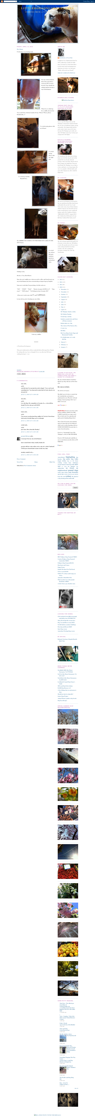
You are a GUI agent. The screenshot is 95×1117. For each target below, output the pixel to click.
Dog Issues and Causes (63, 565)
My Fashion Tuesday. (66, 314)
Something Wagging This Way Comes (67, 1058)
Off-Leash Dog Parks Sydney (65, 686)
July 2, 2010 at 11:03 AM (29, 432)
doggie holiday (62, 461)
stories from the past (69, 474)
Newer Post (20, 462)
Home (36, 462)
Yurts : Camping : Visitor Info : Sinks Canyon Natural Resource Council (67, 1017)
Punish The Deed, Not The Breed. (66, 569)
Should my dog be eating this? (65, 694)
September (64, 297)
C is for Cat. (64, 328)
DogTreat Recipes (62, 700)
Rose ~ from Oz (64, 1083)
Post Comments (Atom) (30, 465)
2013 (61, 279)
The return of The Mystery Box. (69, 326)
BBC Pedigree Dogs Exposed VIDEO (67, 557)
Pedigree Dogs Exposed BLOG (66, 563)
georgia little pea (25, 436)
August (63, 299)
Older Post (52, 462)
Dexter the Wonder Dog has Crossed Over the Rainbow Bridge (71, 1049)
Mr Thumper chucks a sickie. (68, 312)
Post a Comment (21, 459)
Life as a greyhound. (63, 571)
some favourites (73, 472)
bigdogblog (70, 456)
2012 (61, 282)
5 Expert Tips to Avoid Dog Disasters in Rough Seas (66, 1061)
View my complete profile (66, 73)
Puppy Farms (61, 567)
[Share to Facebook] (23, 374)
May (62, 307)
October (63, 294)
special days (61, 474)
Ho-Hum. (20, 49)
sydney (68, 476)
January (63, 347)
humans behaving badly (68, 464)
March (63, 342)
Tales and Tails (64, 1028)
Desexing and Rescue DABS (65, 627)
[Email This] (18, 374)
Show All (76, 1088)
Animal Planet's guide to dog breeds (67, 698)
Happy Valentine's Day (71, 1068)
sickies (66, 472)
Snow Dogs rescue (62, 629)
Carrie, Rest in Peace (65, 1030)
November (64, 292)
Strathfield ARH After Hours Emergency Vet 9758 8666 (65, 671)
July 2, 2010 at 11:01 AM (29, 407)
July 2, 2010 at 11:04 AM (29, 455)
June (62, 304)
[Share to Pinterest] (25, 374)
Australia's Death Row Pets (65, 577)
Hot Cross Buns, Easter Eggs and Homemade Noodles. (69, 334)
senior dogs (61, 472)
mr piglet (64, 466)
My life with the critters (66, 1034)
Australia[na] (61, 457)
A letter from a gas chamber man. (66, 583)
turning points (64, 478)
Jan (60, 1079)
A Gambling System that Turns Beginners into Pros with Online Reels (67, 1009)
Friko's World (63, 1023)
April (62, 309)
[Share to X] (21, 374)
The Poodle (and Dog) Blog (67, 1077)
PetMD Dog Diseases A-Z (64, 688)
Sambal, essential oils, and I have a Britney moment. (69, 320)
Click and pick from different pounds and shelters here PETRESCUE (67, 617)
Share (19, 370)
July (62, 302)
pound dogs (73, 470)
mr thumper (71, 466)
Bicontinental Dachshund (66, 1066)
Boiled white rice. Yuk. (66, 323)
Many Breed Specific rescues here (66, 620)
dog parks (66, 459)
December (64, 289)
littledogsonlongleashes (47, 8)
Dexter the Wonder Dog (66, 1046)
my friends (70, 468)
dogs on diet (70, 461)
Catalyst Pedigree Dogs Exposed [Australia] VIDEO (66, 560)
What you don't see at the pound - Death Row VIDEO (66, 580)
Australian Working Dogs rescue (66, 631)
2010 (61, 287)
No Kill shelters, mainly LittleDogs (67, 625)
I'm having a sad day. (66, 316)
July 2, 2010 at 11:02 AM (29, 421)
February (63, 344)
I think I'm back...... (64, 1084)
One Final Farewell (71, 1035)
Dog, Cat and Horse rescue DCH (66, 622)
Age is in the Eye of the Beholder (67, 1025)
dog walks (74, 459)
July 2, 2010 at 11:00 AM (29, 394)
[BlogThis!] (19, 374)
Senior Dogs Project (63, 696)
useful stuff (71, 478)
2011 (61, 284)
